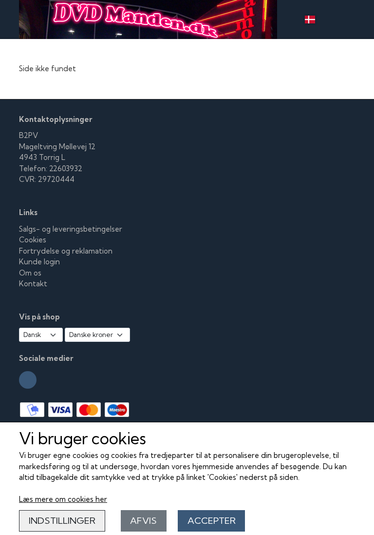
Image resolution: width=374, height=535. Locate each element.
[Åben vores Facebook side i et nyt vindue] (28, 380)
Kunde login (39, 261)
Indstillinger (62, 520)
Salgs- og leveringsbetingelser (70, 229)
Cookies (32, 239)
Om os (30, 272)
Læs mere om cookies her (63, 499)
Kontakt (33, 283)
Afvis (143, 520)
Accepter (211, 520)
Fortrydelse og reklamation (65, 251)
